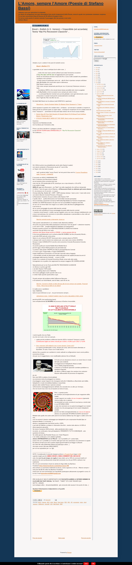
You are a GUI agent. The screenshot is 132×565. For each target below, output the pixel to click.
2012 (97, 166)
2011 (97, 168)
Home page (61, 538)
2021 (97, 73)
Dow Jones (61, 502)
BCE (48, 502)
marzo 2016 (99, 154)
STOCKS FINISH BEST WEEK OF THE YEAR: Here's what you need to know (59, 118)
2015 (97, 160)
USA (51, 504)
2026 (97, 67)
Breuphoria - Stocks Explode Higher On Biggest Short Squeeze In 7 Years (59, 104)
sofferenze (41, 504)
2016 (97, 82)
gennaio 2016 (100, 158)
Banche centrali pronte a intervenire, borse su (50, 219)
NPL (69, 502)
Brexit (55, 502)
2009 (97, 172)
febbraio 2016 (100, 156)
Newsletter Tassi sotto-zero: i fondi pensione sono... (104, 116)
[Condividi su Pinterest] (41, 500)
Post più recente (37, 538)
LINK (79, 454)
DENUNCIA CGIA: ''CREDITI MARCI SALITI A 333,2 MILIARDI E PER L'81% (60, 296)
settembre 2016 (100, 90)
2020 (97, 75)
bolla (51, 502)
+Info (86, 564)
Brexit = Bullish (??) (43, 66)
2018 (97, 78)
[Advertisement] (62, 148)
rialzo (81, 502)
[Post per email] (55, 500)
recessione (76, 502)
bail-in (39, 502)
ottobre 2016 (100, 88)
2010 (97, 170)
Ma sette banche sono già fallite (103, 110)
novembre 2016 (100, 86)
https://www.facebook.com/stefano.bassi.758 (54, 466)
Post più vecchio (86, 538)
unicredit (47, 504)
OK (93, 564)
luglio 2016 (99, 93)
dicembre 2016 (100, 84)
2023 (97, 69)
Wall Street (56, 504)
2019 (97, 77)
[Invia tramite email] (34, 500)
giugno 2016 (100, 149)
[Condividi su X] (37, 500)
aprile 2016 (99, 153)
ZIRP (61, 504)
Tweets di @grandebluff (99, 52)
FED (65, 502)
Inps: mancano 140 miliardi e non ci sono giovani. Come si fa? (55, 345)
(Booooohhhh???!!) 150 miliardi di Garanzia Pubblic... (104, 146)
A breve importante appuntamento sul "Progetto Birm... (104, 119)
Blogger (69, 552)
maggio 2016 (100, 151)
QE (71, 502)
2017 (97, 80)
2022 (97, 71)
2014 (97, 162)
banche (44, 502)
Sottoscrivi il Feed (98, 45)
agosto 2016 (100, 91)
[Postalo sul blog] (36, 500)
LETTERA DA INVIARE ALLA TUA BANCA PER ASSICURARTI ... (105, 125)
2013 (97, 164)
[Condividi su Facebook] (39, 500)
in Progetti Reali (68, 454)
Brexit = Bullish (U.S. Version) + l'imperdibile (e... (103, 143)
